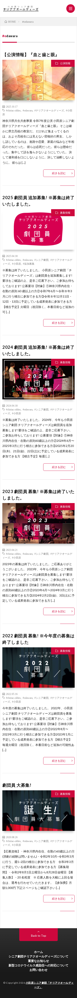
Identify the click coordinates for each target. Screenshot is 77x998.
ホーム (38, 952)
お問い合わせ (38, 970)
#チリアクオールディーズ (49, 110)
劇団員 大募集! (16, 785)
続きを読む (59, 173)
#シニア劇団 (41, 259)
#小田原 (16, 263)
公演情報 (65, 63)
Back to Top (38, 935)
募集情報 (65, 212)
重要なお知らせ (38, 961)
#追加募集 (28, 263)
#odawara (28, 110)
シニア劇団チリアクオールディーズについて (38, 956)
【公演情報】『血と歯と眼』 (30, 54)
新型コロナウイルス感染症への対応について (38, 965)
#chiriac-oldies (13, 110)
